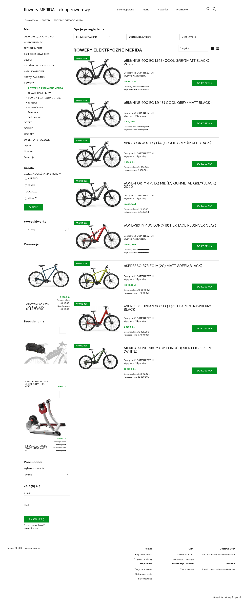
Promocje (29, 157)
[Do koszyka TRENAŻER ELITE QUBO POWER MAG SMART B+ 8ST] (63, 394)
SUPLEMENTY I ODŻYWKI (37, 139)
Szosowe (32, 102)
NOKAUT (32, 198)
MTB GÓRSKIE (35, 107)
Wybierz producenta (34, 468)
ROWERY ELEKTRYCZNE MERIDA (45, 88)
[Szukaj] (66, 229)
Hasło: (27, 505)
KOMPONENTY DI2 (33, 42)
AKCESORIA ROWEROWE (37, 53)
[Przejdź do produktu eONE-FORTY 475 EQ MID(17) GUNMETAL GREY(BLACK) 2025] (98, 195)
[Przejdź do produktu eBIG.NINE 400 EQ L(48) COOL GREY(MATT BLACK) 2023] (98, 72)
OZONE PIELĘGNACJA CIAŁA (39, 36)
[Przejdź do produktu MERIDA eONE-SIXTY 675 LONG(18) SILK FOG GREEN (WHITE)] (98, 359)
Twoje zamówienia (143, 569)
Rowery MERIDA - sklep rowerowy (57, 9)
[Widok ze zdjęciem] (212, 48)
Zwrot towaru (187, 569)
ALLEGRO (32, 178)
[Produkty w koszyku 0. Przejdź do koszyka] (200, 9)
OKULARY (29, 133)
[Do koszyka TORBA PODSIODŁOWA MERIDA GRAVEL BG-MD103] (63, 330)
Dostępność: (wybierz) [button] (140, 36)
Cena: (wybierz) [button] (189, 36)
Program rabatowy (143, 559)
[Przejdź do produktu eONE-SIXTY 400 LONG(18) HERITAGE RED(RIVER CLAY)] (98, 237)
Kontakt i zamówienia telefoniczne (218, 569)
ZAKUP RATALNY (185, 554)
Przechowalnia (145, 578)
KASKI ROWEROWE (34, 71)
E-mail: (27, 492)
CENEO (31, 184)
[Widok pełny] (217, 48)
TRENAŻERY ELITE (33, 48)
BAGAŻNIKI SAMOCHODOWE (39, 65)
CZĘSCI (28, 59)
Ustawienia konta (143, 574)
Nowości (28, 151)
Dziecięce (33, 112)
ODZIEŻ (28, 122)
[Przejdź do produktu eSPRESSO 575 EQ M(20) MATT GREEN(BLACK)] (98, 277)
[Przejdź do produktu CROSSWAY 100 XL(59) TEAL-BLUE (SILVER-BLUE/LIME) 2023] (47, 275)
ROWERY (29, 82)
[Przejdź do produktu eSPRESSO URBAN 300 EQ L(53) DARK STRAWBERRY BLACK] (98, 318)
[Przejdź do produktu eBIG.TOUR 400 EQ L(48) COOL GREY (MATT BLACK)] (98, 155)
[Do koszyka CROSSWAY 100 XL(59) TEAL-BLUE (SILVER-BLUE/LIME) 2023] (66, 252)
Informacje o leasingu (183, 559)
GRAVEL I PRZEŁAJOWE (40, 93)
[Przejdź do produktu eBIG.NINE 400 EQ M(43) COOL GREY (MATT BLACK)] (98, 114)
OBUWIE (28, 128)
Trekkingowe (34, 117)
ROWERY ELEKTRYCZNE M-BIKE (44, 97)
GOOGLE (32, 191)
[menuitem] (125, 9)
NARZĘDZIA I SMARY (34, 77)
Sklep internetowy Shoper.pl (227, 597)
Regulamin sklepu (143, 554)
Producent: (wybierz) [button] (86, 36)
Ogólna (28, 145)
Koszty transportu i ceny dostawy (218, 554)
